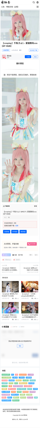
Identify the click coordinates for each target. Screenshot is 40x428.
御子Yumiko (12, 389)
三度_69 (15, 377)
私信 (35, 57)
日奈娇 (35, 389)
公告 (3, 7)
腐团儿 (10, 397)
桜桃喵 (19, 392)
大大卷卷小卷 (28, 386)
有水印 (13, 392)
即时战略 (31, 383)
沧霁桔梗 (32, 392)
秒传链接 (14, 232)
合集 (10, 386)
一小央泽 (30, 374)
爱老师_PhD (15, 394)
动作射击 (32, 380)
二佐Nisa (21, 377)
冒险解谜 (11, 380)
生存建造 (29, 394)
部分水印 (30, 397)
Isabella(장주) (6, 374)
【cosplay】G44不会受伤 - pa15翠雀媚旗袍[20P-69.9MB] (29, 317)
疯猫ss (4, 397)
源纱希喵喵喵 (6, 394)
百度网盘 (6, 232)
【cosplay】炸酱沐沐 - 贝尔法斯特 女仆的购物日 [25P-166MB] (10, 270)
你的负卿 (4, 380)
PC (12, 374)
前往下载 (34, 50)
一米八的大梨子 (6, 377)
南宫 (16, 383)
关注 (28, 57)
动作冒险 (25, 380)
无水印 (29, 389)
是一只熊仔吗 (6, 392)
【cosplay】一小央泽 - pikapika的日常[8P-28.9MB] (28, 296)
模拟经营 (25, 392)
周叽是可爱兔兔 (18, 386)
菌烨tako (16, 397)
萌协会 (25, 415)
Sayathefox (23, 374)
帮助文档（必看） (12, 7)
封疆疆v (4, 389)
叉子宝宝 (4, 386)
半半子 (11, 383)
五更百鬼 (28, 377)
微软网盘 (23, 232)
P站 (16, 374)
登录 (16, 225)
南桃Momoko (23, 383)
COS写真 (6, 50)
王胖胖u (22, 394)
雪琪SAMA (16, 400)
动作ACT (18, 380)
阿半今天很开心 (6, 400)
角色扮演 (23, 397)
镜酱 (36, 397)
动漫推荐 (4, 383)
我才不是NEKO (21, 389)
